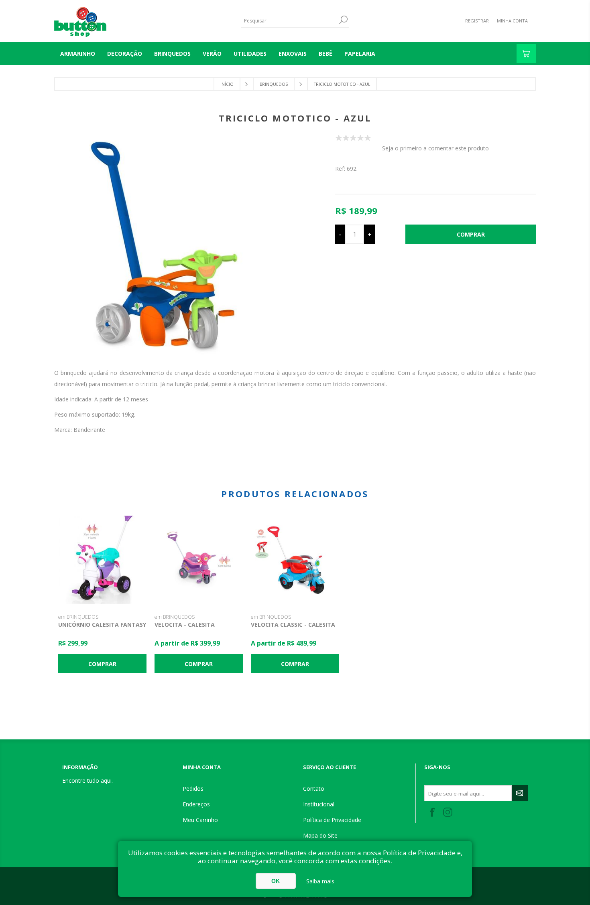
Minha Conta (512, 21)
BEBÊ (325, 53)
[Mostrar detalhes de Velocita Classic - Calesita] (295, 560)
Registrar (477, 21)
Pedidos (193, 788)
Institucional (318, 804)
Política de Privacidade (332, 820)
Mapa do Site (320, 835)
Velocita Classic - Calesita (293, 624)
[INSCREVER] (520, 793)
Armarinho (77, 53)
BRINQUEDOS (172, 53)
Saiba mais (320, 881)
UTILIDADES (250, 53)
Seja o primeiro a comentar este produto (435, 148)
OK (275, 881)
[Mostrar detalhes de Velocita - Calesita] (199, 560)
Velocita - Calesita (185, 624)
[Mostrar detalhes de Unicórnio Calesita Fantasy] (102, 560)
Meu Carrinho (200, 820)
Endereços (196, 804)
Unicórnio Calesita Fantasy (102, 624)
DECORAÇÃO (124, 53)
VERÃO (212, 53)
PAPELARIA (359, 53)
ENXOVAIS (293, 53)
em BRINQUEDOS (78, 616)
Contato (313, 788)
